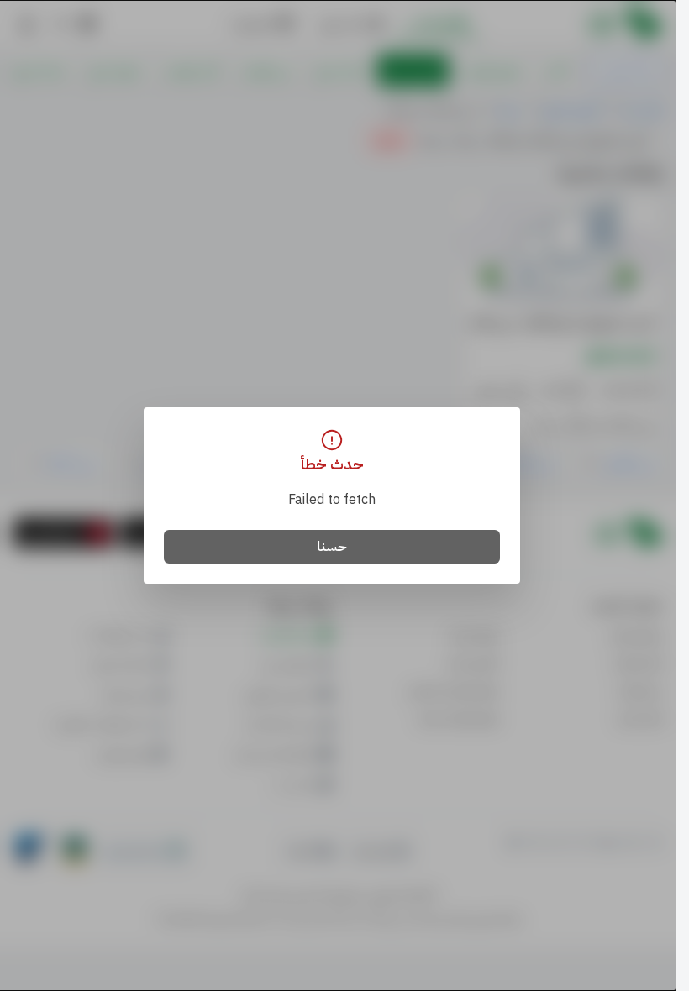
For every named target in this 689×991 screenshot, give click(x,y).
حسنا (332, 547)
